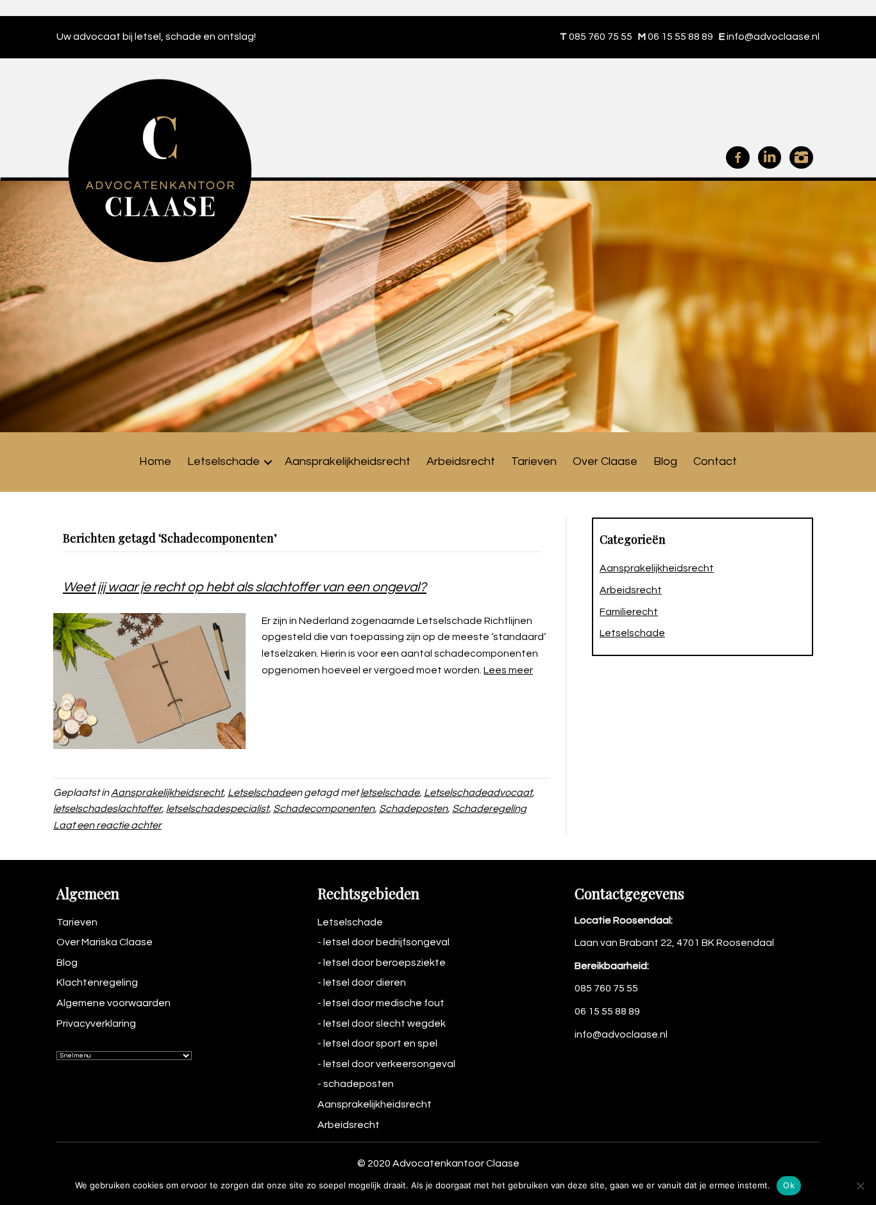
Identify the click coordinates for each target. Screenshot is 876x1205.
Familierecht (629, 612)
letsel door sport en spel (380, 1043)
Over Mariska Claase (104, 942)
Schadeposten (413, 809)
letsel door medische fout (383, 1003)
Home (155, 461)
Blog (665, 461)
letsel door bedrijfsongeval (386, 942)
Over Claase (605, 461)
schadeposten (358, 1084)
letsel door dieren (364, 982)
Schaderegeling (489, 809)
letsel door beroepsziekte (384, 962)
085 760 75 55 (600, 36)
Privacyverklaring (96, 1023)
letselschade (389, 793)
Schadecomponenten (324, 809)
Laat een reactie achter (107, 825)
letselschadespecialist (217, 809)
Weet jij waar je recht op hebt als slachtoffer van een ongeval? (244, 587)
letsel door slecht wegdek (384, 1023)
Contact (715, 461)
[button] (268, 462)
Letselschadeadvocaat (478, 793)
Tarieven (534, 461)
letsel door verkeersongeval (389, 1064)
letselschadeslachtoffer (107, 809)
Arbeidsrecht (460, 461)
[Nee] (860, 1185)
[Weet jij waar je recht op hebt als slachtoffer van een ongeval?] (149, 680)
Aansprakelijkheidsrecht (347, 461)
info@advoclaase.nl (773, 36)
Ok (789, 1185)
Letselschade (223, 461)
